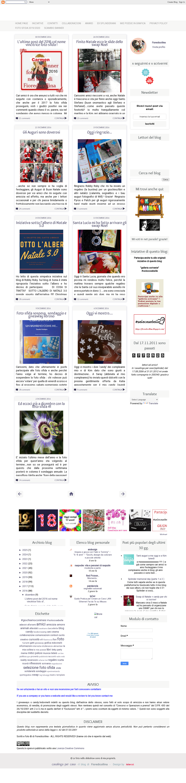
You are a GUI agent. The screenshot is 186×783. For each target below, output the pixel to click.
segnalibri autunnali (93, 588)
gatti (32, 642)
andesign (92, 549)
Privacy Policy (158, 23)
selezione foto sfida (39, 667)
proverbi (35, 656)
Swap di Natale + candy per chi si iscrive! (151, 598)
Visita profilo (158, 47)
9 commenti (82, 389)
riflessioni (35, 663)
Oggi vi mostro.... (99, 313)
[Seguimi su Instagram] (146, 72)
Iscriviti (149, 123)
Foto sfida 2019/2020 (27, 28)
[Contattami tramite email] (158, 80)
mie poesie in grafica (132, 23)
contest (54, 635)
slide (58, 668)
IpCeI (92, 596)
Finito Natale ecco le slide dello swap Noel (99, 43)
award (89, 23)
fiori (55, 639)
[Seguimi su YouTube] (150, 80)
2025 (25, 550)
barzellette (53, 628)
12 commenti (82, 299)
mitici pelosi (35, 653)
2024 (25, 554)
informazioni (25, 646)
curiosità (34, 639)
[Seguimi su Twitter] (154, 72)
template (60, 675)
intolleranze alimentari (52, 646)
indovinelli (57, 642)
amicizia (51, 624)
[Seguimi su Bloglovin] (142, 80)
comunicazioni (42, 635)
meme (24, 653)
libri (49, 649)
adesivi (23, 624)
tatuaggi (46, 675)
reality (23, 660)
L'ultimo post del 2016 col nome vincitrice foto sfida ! (41, 43)
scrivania (46, 663)
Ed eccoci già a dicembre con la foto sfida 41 (41, 405)
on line (61, 653)
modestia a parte (92, 568)
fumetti (25, 643)
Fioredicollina (159, 42)
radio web (60, 656)
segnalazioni (56, 664)
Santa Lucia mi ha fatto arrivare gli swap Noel (99, 224)
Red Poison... (92, 575)
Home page (21, 23)
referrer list (43, 660)
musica (46, 653)
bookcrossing (40, 632)
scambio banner (54, 28)
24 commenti (24, 208)
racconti (52, 656)
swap (35, 674)
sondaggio (41, 671)
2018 (25, 581)
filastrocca (47, 640)
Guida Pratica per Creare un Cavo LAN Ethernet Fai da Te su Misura (92, 600)
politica (23, 656)
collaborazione (27, 635)
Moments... (92, 578)
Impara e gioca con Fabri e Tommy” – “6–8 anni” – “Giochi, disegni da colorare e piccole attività (93, 555)
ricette (60, 660)
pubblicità (43, 656)
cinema (55, 631)
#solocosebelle (55, 620)
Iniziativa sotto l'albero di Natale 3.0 (41, 224)
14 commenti (24, 480)
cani (49, 631)
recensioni (32, 660)
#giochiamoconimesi (33, 620)
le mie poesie (40, 650)
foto (60, 639)
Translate (153, 403)
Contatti (52, 23)
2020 (25, 572)
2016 (25, 590)
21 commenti (24, 118)
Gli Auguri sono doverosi (41, 132)
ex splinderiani (106, 23)
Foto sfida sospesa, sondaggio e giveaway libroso (41, 314)
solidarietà (29, 671)
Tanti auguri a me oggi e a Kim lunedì (151, 557)
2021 (25, 568)
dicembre (30, 594)
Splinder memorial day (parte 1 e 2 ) (146, 579)
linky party (57, 649)
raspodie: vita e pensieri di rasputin (92, 565)
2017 (25, 586)
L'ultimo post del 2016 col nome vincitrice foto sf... (41, 600)
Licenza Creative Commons (70, 748)
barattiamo (43, 628)
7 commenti (82, 208)
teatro (53, 675)
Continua (59, 118)
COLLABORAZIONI (71, 23)
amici (40, 624)
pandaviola (92, 586)
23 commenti (82, 118)
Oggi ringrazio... (99, 132)
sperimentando (53, 671)
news (54, 653)
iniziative (37, 23)
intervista (37, 646)
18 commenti (24, 299)
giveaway (39, 643)
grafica (47, 642)
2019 (25, 577)
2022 (25, 563)
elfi (41, 639)
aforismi (31, 624)
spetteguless (26, 675)
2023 (25, 559)
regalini (52, 660)
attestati (33, 628)
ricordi (25, 663)
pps (28, 656)
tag (40, 675)
